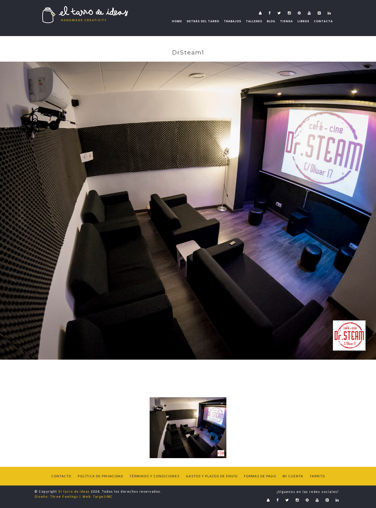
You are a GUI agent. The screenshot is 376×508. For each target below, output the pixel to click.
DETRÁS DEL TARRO (203, 21)
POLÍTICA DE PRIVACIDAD (100, 476)
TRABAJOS (232, 21)
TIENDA (286, 21)
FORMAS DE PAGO (260, 476)
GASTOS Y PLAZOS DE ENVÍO (211, 476)
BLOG (271, 21)
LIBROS (303, 21)
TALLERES (254, 21)
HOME (177, 21)
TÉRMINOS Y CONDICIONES (154, 476)
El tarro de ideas (74, 492)
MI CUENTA (292, 476)
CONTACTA (323, 21)
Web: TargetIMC (97, 497)
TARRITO (317, 476)
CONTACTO (61, 476)
